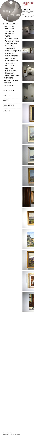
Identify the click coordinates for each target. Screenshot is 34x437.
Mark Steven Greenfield (13, 75)
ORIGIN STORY (9, 105)
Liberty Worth (10, 46)
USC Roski (9, 53)
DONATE (6, 110)
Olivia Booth (9, 29)
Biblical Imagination (12, 56)
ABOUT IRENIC (9, 90)
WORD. (8, 36)
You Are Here (10, 63)
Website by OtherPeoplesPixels (11, 434)
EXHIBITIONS (9, 26)
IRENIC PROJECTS (10, 24)
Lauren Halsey (10, 66)
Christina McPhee (11, 61)
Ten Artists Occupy (12, 41)
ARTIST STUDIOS (11, 80)
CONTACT (7, 95)
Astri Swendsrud (11, 43)
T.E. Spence (9, 31)
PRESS (5, 100)
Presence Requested (13, 51)
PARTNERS (8, 78)
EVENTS (7, 83)
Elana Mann (9, 73)
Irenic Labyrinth (11, 58)
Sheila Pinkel (10, 48)
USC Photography (11, 38)
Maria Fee (9, 68)
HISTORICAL (9, 85)
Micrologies (9, 33)
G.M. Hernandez (11, 70)
